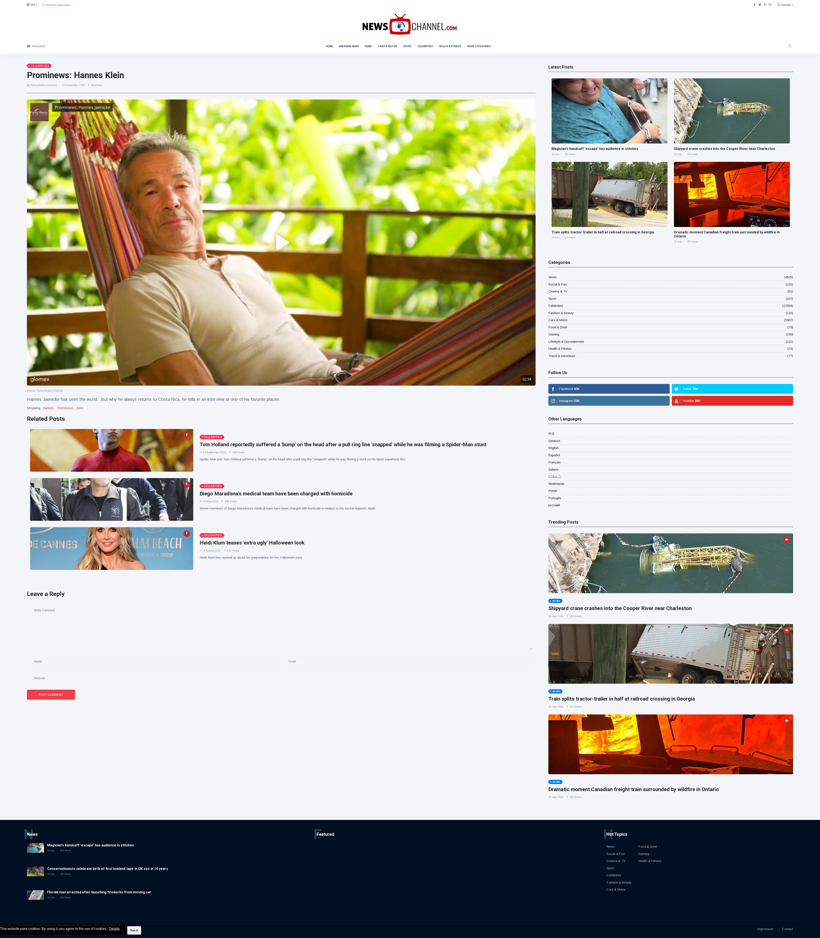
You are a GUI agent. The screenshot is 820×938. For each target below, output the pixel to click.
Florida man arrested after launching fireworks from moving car (99, 892)
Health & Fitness (450, 46)
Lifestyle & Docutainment (566, 341)
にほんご (554, 476)
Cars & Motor (387, 46)
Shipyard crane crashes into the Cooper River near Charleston (724, 149)
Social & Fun (557, 284)
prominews (65, 408)
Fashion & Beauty (561, 313)
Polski (552, 491)
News (368, 46)
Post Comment (51, 694)
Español (554, 455)
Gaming (553, 334)
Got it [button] (134, 930)
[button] (108, 929)
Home (329, 46)
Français (554, 462)
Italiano (553, 469)
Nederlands (556, 484)
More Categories (479, 46)
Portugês (554, 498)
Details (114, 929)
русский (554, 505)
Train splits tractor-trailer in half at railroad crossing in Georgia (603, 232)
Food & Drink (557, 327)
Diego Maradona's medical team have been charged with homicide (276, 494)
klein (80, 408)
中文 (551, 433)
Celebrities (425, 46)
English (553, 448)
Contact (787, 929)
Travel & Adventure (561, 356)
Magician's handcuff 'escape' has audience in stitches (595, 149)
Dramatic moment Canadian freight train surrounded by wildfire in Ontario (633, 789)
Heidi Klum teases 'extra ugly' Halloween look (252, 543)
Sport (407, 46)
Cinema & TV (557, 291)
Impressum (765, 929)
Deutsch (554, 441)
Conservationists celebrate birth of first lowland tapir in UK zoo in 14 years (107, 869)
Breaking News (349, 46)
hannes (48, 408)
